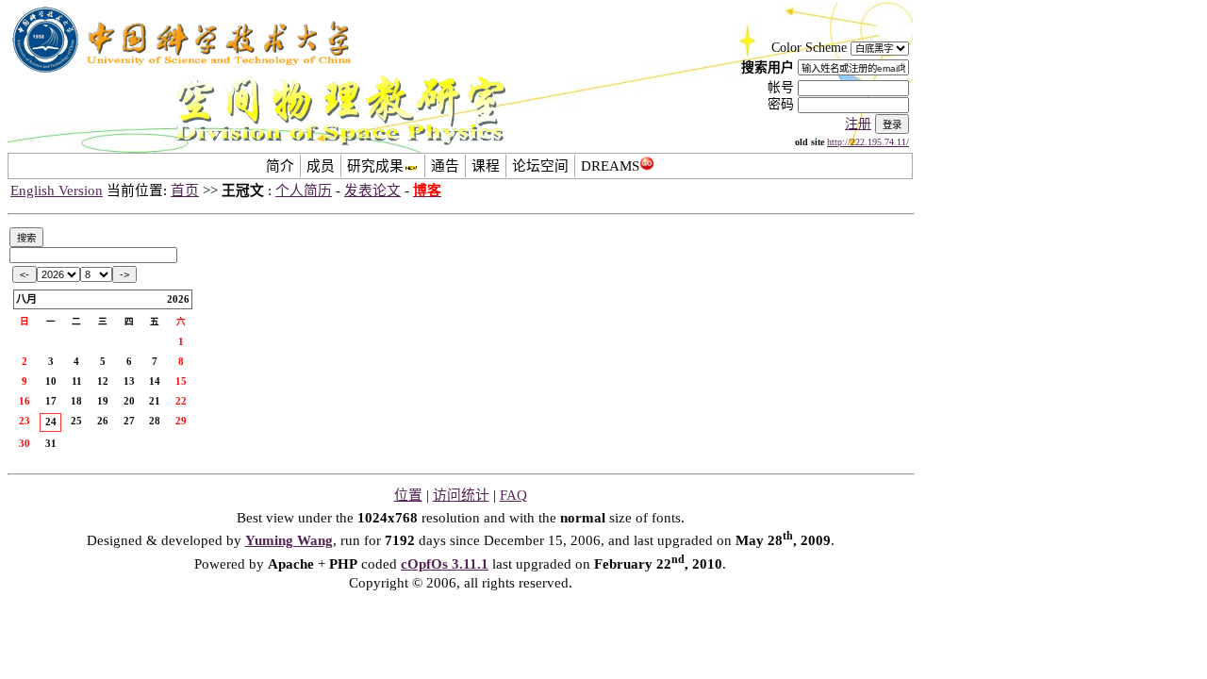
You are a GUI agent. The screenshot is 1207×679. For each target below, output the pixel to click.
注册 (858, 124)
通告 (445, 166)
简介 (280, 166)
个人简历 (303, 190)
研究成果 (375, 166)
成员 (320, 166)
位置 (408, 495)
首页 (185, 190)
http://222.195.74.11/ (868, 142)
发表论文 (372, 190)
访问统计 (461, 495)
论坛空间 (540, 166)
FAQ (513, 495)
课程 (485, 166)
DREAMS (610, 166)
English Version (56, 190)
